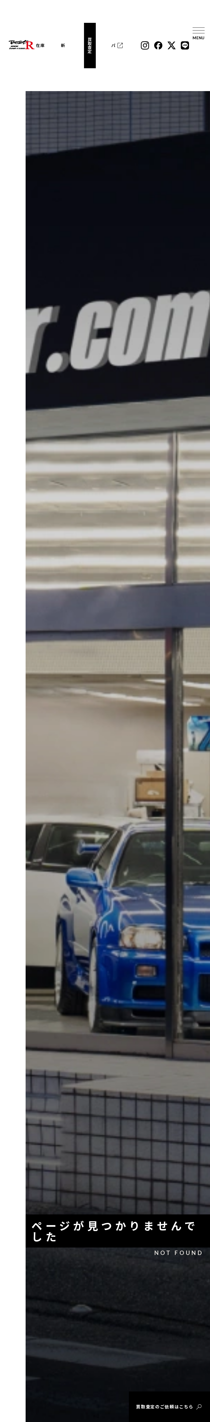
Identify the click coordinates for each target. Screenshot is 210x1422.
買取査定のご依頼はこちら (164, 1407)
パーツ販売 (113, 45)
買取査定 (90, 45)
